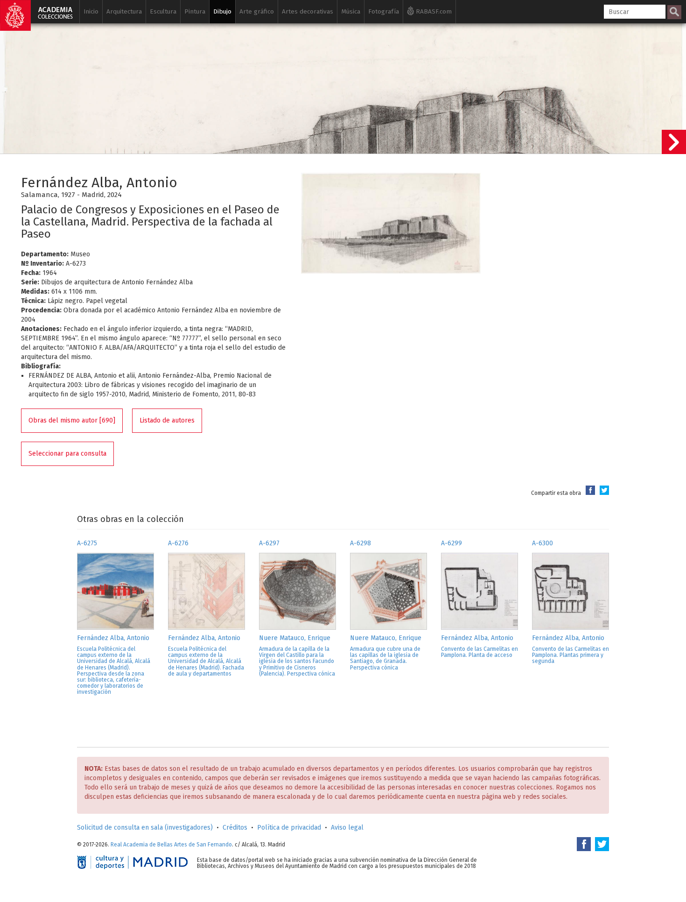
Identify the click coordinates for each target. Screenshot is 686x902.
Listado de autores (167, 420)
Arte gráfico (256, 11)
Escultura (163, 11)
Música (350, 11)
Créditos (235, 828)
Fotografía (383, 11)
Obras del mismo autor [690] (71, 420)
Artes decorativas (307, 11)
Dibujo (222, 11)
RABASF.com (433, 11)
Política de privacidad (289, 828)
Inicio (91, 11)
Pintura (194, 11)
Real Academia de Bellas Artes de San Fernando (171, 844)
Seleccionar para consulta (67, 454)
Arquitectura (124, 11)
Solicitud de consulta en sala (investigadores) (145, 828)
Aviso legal (347, 828)
